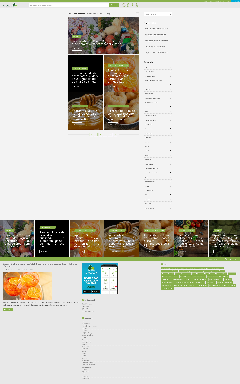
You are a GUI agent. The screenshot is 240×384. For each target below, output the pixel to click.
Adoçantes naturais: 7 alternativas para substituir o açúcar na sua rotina (155, 47)
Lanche (187, 274)
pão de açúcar (203, 268)
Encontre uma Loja (87, 305)
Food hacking (149, 164)
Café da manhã (177, 279)
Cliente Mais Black (150, 116)
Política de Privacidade (88, 311)
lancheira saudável (228, 285)
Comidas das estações (151, 168)
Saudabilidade (149, 190)
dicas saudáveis (167, 274)
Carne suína (202, 285)
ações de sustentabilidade (185, 282)
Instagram (128, 5)
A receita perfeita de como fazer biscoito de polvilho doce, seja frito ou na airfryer (156, 53)
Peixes (203, 274)
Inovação (147, 186)
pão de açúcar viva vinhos (196, 277)
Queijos (147, 146)
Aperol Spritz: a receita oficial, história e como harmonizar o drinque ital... (118, 76)
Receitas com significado (152, 98)
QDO (146, 111)
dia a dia (192, 285)
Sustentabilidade (80, 68)
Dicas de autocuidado (151, 102)
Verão (183, 277)
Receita (147, 107)
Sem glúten (219, 271)
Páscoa (179, 274)
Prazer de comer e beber (118, 65)
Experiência (148, 124)
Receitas (166, 268)
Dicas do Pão (149, 94)
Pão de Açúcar (9, 5)
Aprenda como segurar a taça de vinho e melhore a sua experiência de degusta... (225, 241)
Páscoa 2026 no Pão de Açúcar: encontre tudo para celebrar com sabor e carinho (103, 35)
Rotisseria (148, 138)
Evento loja (148, 133)
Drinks (146, 155)
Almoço (175, 268)
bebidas (232, 274)
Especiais (76, 36)
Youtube (136, 5)
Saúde (210, 271)
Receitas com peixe (214, 277)
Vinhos (147, 195)
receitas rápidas (217, 268)
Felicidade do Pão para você (153, 80)
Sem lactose (166, 285)
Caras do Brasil (149, 72)
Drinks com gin (214, 285)
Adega (192, 268)
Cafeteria (147, 89)
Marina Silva (10, 270)
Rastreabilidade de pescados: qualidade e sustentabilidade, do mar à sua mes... (85, 77)
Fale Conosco (85, 306)
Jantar (184, 268)
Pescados (148, 85)
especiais (222, 274)
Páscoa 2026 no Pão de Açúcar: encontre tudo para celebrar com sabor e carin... (98, 42)
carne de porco (167, 288)
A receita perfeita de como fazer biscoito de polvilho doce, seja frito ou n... (121, 115)
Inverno (147, 142)
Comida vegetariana (180, 285)
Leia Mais (77, 49)
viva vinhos (200, 282)
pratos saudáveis (168, 282)
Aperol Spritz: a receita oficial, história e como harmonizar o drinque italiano (157, 41)
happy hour (211, 282)
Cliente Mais (85, 308)
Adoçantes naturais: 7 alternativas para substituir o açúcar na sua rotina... (85, 115)
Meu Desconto (149, 208)
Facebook (124, 5)
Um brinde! (148, 160)
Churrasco (166, 279)
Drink (194, 271)
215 (110, 134)
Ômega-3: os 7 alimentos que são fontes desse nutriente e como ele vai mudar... (191, 241)
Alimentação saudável (169, 271)
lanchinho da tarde (215, 279)
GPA (83, 310)
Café (146, 67)
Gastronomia (149, 129)
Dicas (146, 177)
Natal (225, 277)
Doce (195, 274)
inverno (228, 282)
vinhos (202, 271)
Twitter (132, 5)
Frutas (188, 279)
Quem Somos (85, 303)
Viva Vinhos (148, 204)
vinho (220, 282)
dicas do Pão (185, 271)
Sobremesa (212, 274)
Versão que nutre (80, 106)
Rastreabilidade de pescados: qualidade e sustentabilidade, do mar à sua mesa (156, 35)
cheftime (203, 279)
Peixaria (147, 151)
